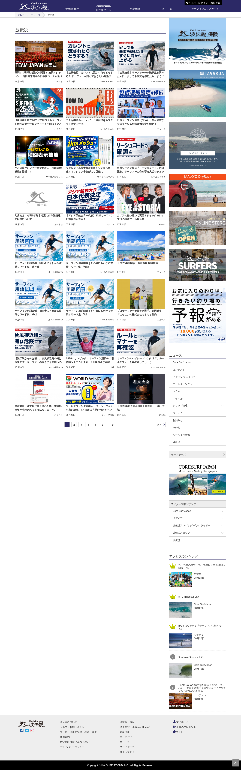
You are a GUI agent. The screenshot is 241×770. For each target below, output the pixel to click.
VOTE (179, 732)
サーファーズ (127, 746)
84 (113, 424)
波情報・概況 (127, 722)
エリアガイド (127, 737)
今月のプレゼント (186, 727)
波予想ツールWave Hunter (135, 727)
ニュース (36, 15)
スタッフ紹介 (127, 752)
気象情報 (125, 732)
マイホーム (182, 722)
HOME (20, 15)
